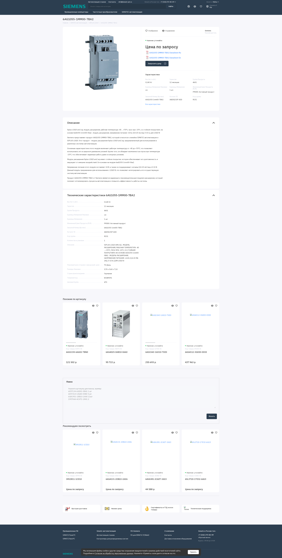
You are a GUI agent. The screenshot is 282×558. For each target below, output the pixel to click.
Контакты (112, 2)
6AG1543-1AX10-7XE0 (156, 352)
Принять (193, 552)
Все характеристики (152, 104)
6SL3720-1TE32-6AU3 (195, 479)
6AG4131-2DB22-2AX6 (117, 479)
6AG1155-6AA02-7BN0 (77, 352)
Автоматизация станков (97, 2)
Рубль (212, 2)
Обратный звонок (204, 537)
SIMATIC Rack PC (69, 539)
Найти (171, 6)
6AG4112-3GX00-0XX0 (196, 352)
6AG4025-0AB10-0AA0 (116, 352)
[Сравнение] (195, 6)
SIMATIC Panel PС (69, 535)
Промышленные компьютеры (76, 12)
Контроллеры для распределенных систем (112, 539)
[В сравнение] (93, 305)
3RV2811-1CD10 (74, 479)
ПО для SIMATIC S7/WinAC (140, 535)
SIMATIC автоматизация (132, 12)
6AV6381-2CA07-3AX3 (156, 479)
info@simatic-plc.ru (125, 2)
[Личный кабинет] (188, 6)
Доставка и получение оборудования (178, 539)
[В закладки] (97, 305)
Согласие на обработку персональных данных (114, 553)
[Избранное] (201, 6)
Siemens (208, 31)
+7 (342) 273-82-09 (159, 2)
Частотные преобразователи (105, 12)
